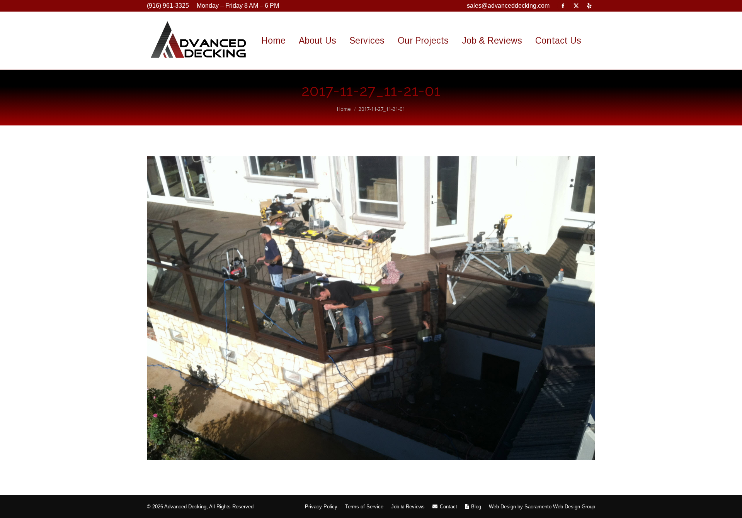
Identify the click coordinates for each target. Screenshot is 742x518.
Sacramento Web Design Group (559, 507)
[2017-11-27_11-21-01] (371, 308)
